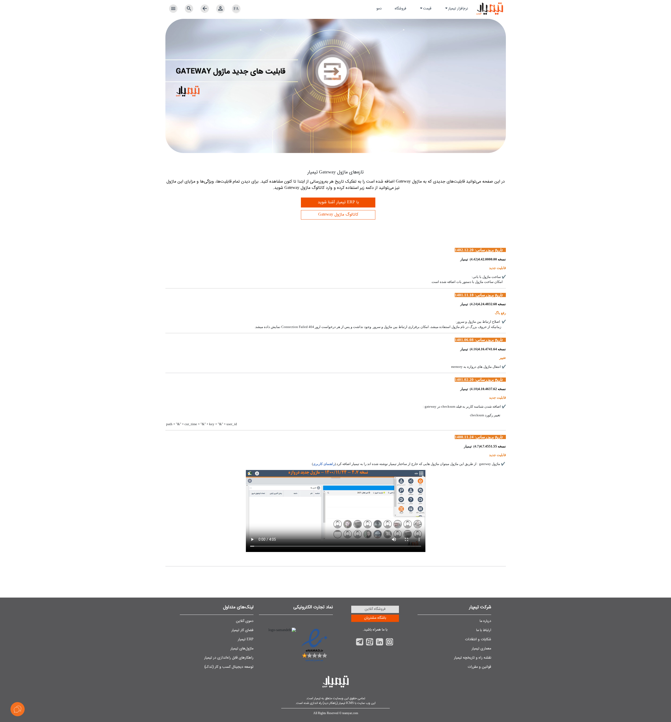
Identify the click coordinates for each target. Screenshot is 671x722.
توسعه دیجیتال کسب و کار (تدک (229, 667)
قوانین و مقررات (479, 667)
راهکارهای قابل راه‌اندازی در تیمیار (228, 658)
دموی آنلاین (244, 621)
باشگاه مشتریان (375, 618)
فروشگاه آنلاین (375, 609)
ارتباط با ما (483, 630)
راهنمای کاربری (324, 464)
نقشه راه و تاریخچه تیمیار (472, 658)
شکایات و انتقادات (478, 639)
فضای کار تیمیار (242, 630)
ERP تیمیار (245, 639)
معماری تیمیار (481, 649)
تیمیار (317, 698)
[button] (456, 8)
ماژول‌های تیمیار (241, 649)
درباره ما (485, 621)
